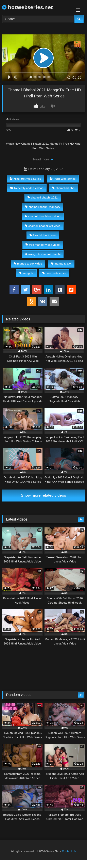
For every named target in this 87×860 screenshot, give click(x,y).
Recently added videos (28, 188)
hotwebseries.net (29, 7)
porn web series (56, 273)
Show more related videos (43, 495)
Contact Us (69, 851)
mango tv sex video (29, 263)
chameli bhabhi (65, 188)
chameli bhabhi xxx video (44, 225)
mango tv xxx (62, 263)
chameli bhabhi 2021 (44, 197)
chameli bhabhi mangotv (44, 206)
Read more (41, 159)
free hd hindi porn (44, 235)
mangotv (28, 273)
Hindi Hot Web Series (27, 178)
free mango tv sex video (44, 244)
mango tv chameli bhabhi (44, 254)
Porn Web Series (64, 178)
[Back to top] (74, 848)
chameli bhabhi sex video (44, 216)
